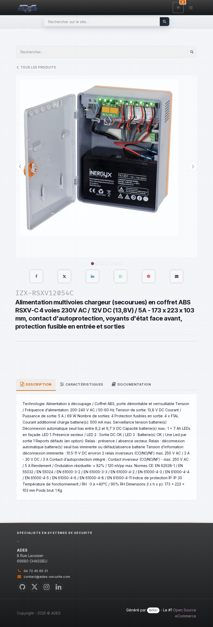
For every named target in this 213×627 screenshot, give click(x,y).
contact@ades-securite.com (47, 576)
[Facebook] (36, 276)
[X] (64, 276)
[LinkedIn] (92, 276)
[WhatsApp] (120, 276)
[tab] (36, 385)
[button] (20, 166)
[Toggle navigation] (191, 7)
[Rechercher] (164, 21)
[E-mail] (176, 276)
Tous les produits (38, 67)
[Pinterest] (148, 276)
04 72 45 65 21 (36, 571)
